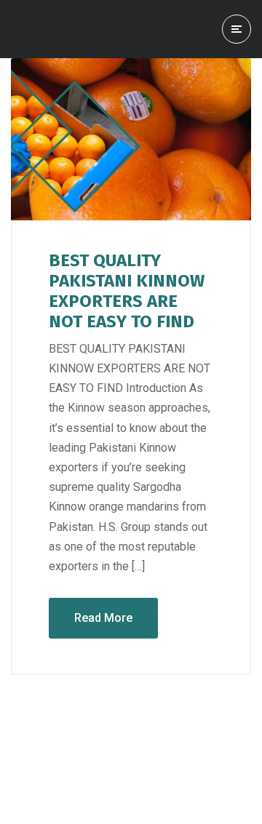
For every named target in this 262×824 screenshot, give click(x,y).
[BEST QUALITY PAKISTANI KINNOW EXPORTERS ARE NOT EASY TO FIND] (131, 139)
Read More (103, 618)
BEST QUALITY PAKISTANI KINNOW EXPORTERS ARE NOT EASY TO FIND (127, 291)
